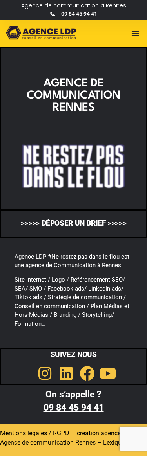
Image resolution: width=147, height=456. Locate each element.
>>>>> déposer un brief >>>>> (74, 223)
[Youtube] (108, 373)
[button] (135, 33)
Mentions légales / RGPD (34, 433)
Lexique (114, 442)
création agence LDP (105, 433)
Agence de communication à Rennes (73, 5)
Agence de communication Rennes (48, 442)
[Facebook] (87, 373)
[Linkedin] (66, 373)
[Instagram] (45, 373)
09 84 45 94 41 (74, 407)
